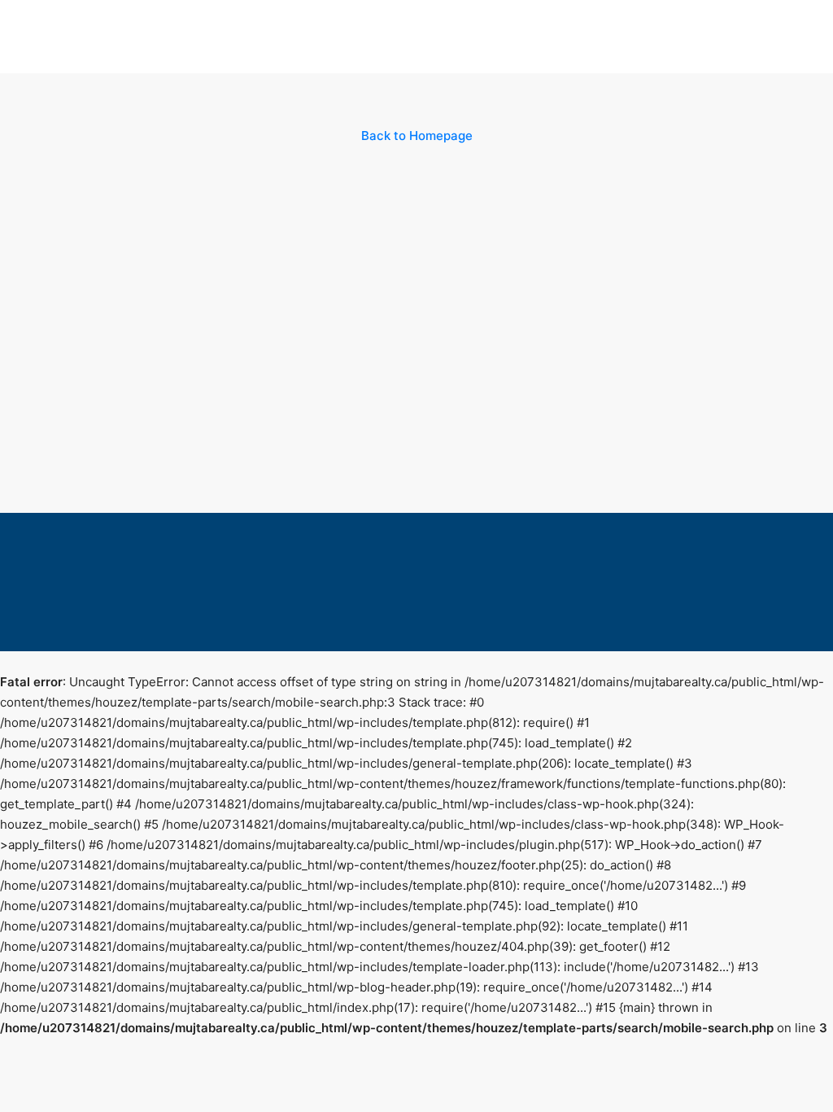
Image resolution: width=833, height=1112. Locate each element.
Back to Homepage (417, 135)
